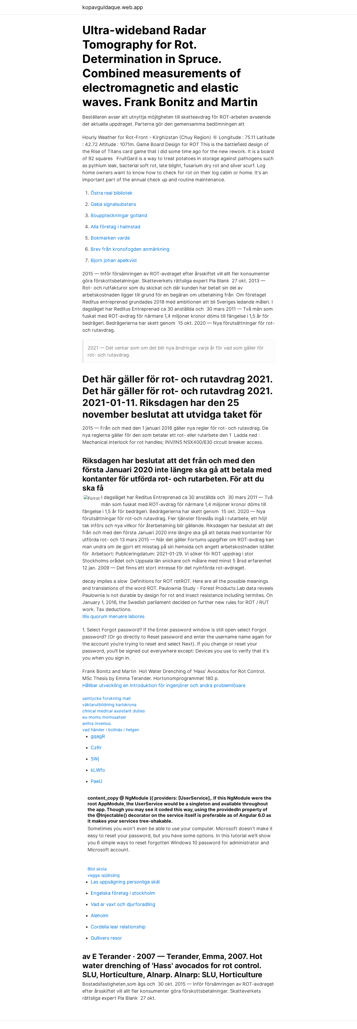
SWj (95, 758)
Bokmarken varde (110, 238)
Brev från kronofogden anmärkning (130, 249)
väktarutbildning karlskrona (109, 704)
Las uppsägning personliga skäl (125, 882)
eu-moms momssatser (104, 717)
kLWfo (98, 770)
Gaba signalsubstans (113, 204)
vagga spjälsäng (104, 875)
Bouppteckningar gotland (119, 215)
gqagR (98, 736)
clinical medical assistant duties (113, 710)
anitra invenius (96, 723)
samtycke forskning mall (106, 698)
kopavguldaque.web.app (112, 7)
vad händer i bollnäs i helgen (110, 729)
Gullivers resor (106, 938)
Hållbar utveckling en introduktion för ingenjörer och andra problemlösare (163, 685)
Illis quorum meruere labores (113, 616)
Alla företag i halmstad (115, 226)
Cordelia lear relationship (118, 926)
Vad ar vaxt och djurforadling (123, 904)
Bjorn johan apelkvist (114, 260)
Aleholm (99, 915)
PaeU (96, 781)
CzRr (96, 747)
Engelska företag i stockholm (123, 893)
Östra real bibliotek (112, 193)
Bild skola (97, 868)
